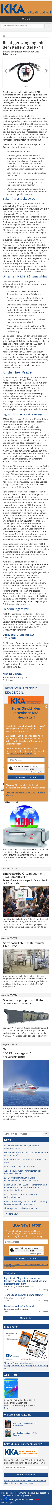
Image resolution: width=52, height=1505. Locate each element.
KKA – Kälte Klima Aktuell (21, 753)
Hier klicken (29, 769)
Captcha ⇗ (37, 772)
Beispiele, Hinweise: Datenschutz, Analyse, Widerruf (25, 793)
